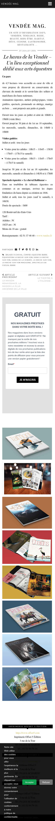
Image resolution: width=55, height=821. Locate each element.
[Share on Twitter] (23, 249)
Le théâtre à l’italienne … (40, 278)
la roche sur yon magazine (16, 263)
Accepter (29, 782)
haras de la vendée (22, 260)
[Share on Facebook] (19, 249)
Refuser (46, 782)
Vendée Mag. (27, 26)
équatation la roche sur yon (17, 257)
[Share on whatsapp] (33, 249)
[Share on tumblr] (30, 249)
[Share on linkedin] (37, 249)
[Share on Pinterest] (27, 249)
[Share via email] (16, 249)
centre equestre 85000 (35, 255)
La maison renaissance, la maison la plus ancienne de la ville (14, 282)
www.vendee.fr (44, 235)
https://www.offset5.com (27, 732)
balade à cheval (14, 255)
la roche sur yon (42, 260)
